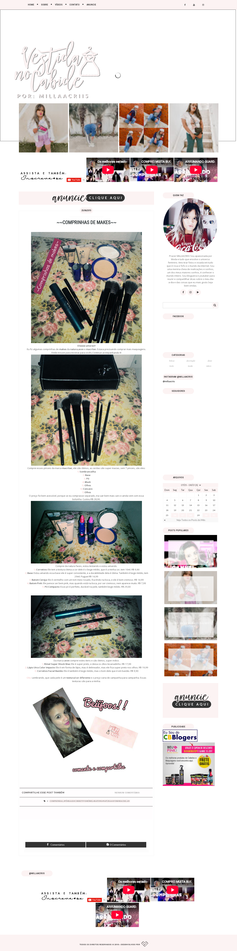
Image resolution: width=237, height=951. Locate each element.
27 (182, 515)
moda (190, 365)
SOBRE (44, 4)
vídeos (208, 365)
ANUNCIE (91, 4)
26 (175, 515)
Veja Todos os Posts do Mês (190, 520)
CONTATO (75, 4)
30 (206, 515)
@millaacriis (169, 381)
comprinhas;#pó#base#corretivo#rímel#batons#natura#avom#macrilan (90, 801)
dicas (210, 360)
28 (190, 515)
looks (172, 365)
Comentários (57, 844)
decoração (191, 360)
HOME (31, 4)
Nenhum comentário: (127, 793)
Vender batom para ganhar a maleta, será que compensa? (190, 552)
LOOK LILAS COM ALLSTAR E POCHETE (191, 588)
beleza (171, 360)
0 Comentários (117, 844)
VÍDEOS (59, 4)
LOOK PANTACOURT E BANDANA (191, 659)
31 (214, 515)
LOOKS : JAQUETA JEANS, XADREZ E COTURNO (191, 625)
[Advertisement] (190, 447)
